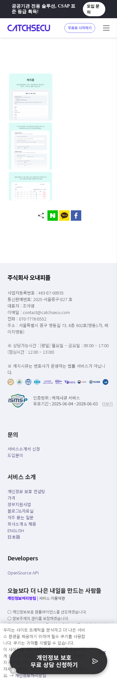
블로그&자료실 (20, 511)
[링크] (28, 28)
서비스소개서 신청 (23, 449)
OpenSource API (23, 573)
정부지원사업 (19, 504)
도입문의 (15, 455)
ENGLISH (15, 530)
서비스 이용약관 (52, 598)
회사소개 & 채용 (21, 524)
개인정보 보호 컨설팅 (26, 491)
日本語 (13, 537)
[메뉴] (106, 28)
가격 (11, 498)
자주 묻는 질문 (20, 517)
